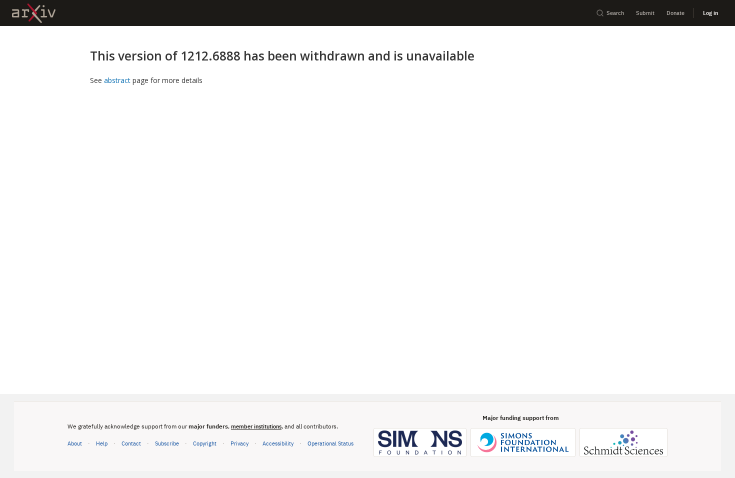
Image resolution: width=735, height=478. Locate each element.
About (75, 443)
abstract (117, 80)
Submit (645, 12)
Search (615, 12)
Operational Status (331, 443)
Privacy (239, 443)
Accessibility (278, 443)
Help (102, 443)
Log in (710, 12)
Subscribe (167, 443)
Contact (131, 443)
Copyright (204, 443)
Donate (675, 12)
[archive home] (34, 13)
